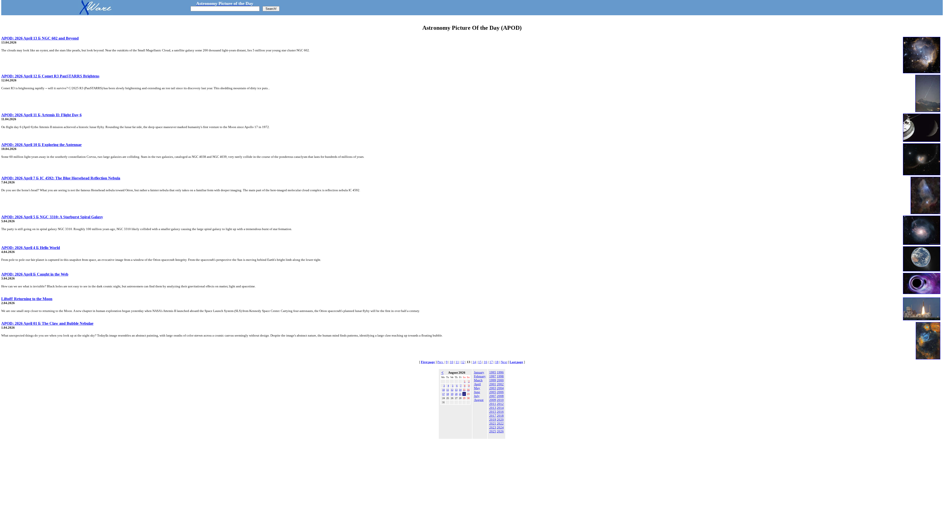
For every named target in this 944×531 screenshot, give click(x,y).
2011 (492, 404)
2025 (492, 431)
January (479, 372)
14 (474, 362)
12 (463, 362)
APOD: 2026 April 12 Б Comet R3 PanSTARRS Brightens (50, 76)
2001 (492, 384)
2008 (500, 396)
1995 (492, 372)
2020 (500, 419)
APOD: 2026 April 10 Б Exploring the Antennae (41, 145)
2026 (500, 431)
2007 (492, 396)
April (477, 384)
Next (504, 362)
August (479, 400)
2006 (500, 392)
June (477, 392)
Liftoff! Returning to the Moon (26, 299)
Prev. (440, 362)
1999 (492, 380)
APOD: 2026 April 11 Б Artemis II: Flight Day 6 (41, 115)
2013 (492, 408)
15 (480, 362)
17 (491, 362)
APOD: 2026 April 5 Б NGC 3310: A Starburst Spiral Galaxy (52, 217)
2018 (500, 415)
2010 (500, 400)
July (477, 396)
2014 (500, 408)
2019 (492, 419)
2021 (492, 423)
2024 (500, 427)
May (477, 388)
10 (451, 362)
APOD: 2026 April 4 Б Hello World (30, 248)
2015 (492, 411)
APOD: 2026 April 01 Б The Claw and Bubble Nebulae (47, 323)
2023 (492, 427)
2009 (492, 400)
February (480, 376)
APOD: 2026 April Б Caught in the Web (34, 274)
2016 (500, 411)
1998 (500, 376)
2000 (500, 380)
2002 (500, 384)
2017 (492, 415)
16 (485, 362)
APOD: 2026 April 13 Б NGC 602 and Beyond (40, 38)
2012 (500, 404)
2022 (500, 423)
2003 (492, 388)
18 (497, 362)
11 (457, 362)
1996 (500, 372)
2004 (500, 388)
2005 (492, 392)
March (478, 380)
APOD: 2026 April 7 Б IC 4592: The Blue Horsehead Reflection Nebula (60, 178)
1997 (492, 376)
